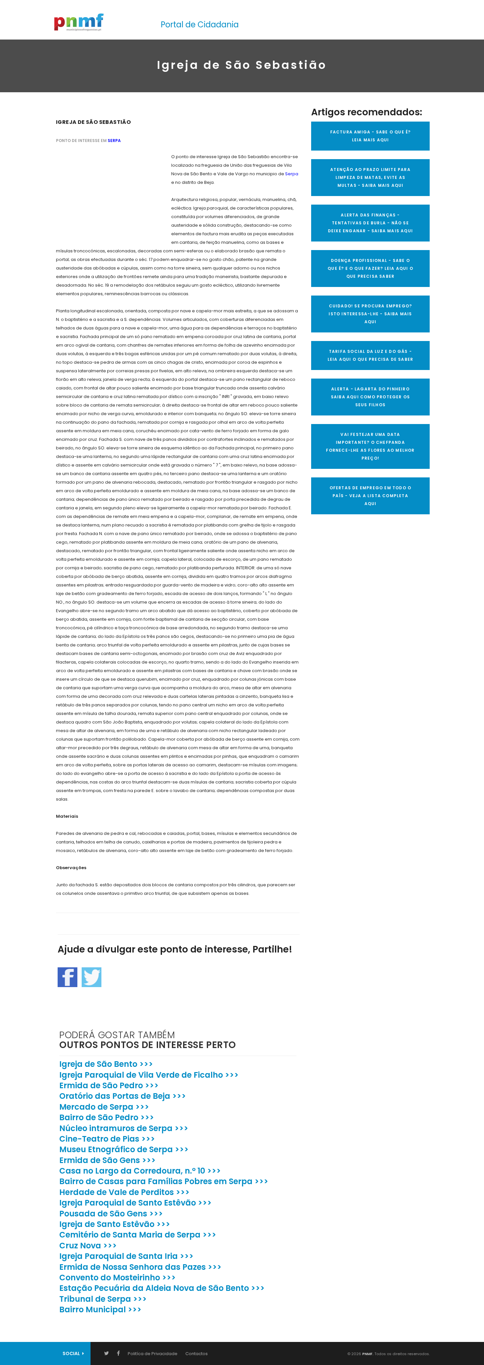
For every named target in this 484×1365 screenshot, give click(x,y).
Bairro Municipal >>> (100, 1309)
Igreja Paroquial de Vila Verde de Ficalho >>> (149, 1074)
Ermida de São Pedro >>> (109, 1085)
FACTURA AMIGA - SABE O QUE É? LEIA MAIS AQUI (370, 136)
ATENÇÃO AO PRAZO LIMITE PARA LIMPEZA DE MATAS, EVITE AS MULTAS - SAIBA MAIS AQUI (370, 177)
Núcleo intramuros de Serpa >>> (123, 1128)
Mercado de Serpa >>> (104, 1106)
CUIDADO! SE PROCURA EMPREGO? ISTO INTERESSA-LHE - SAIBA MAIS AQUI (370, 314)
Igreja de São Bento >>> (106, 1064)
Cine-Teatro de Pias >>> (107, 1138)
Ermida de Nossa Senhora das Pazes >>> (140, 1267)
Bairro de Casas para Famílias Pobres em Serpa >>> (163, 1181)
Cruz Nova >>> (88, 1245)
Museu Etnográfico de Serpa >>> (124, 1149)
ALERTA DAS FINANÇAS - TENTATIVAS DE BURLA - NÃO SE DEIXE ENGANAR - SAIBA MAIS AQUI (370, 223)
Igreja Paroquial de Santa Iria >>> (126, 1256)
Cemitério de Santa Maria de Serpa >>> (137, 1234)
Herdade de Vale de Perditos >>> (124, 1192)
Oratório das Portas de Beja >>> (122, 1096)
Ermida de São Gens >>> (107, 1160)
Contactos (196, 1354)
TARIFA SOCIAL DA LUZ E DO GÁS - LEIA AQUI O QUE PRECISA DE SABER (370, 355)
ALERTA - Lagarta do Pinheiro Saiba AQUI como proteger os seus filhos (370, 397)
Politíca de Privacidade (152, 1354)
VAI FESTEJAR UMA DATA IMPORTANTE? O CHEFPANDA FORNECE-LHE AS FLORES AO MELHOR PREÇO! (370, 446)
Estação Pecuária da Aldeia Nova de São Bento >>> (162, 1288)
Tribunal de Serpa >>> (103, 1299)
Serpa (114, 140)
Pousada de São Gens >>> (111, 1213)
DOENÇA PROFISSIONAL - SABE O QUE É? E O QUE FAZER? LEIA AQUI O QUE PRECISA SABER (370, 268)
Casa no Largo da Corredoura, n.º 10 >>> (140, 1170)
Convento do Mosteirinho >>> (117, 1277)
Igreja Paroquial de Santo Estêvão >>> (135, 1202)
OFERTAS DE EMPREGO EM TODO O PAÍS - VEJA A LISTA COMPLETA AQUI (371, 495)
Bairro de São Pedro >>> (106, 1117)
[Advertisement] (105, 194)
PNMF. (367, 1353)
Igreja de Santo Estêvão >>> (114, 1224)
